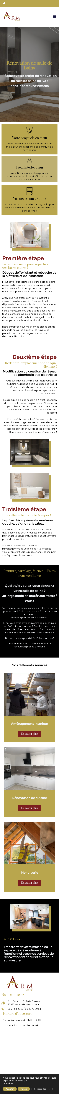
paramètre (8, 1083)
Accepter (10, 1089)
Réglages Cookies (41, 1089)
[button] (54, 16)
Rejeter (24, 1089)
